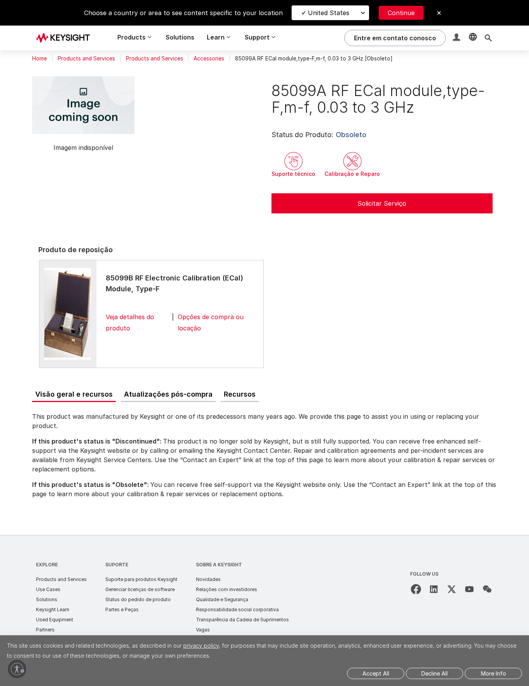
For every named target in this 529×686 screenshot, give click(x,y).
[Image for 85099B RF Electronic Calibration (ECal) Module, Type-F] (68, 313)
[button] (457, 38)
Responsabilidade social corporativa (237, 609)
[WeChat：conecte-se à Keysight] (487, 589)
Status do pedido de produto (138, 599)
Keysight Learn (52, 609)
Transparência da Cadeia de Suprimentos (242, 619)
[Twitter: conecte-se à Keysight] (451, 589)
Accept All (375, 673)
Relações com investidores (226, 589)
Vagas (203, 630)
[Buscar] (488, 38)
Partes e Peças (122, 609)
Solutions (180, 37)
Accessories (209, 58)
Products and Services (86, 58)
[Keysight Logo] (66, 38)
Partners (45, 630)
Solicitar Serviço (381, 203)
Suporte (116, 564)
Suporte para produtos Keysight (141, 579)
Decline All (434, 673)
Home (39, 58)
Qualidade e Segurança (222, 599)
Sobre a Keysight (219, 564)
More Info (493, 673)
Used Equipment (54, 619)
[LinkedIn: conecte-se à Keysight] (434, 589)
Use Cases (48, 589)
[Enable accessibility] (17, 669)
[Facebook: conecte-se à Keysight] (416, 589)
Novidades (208, 579)
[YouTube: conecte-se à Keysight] (469, 589)
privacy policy (201, 645)
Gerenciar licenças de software (140, 589)
